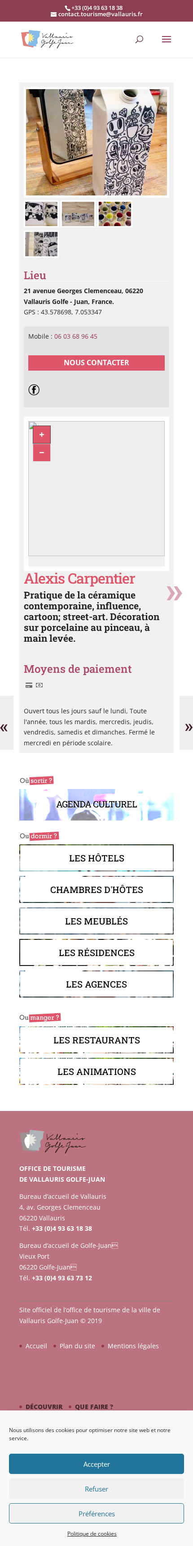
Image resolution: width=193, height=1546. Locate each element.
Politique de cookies (92, 1533)
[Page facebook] (36, 389)
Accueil (36, 1346)
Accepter (96, 1464)
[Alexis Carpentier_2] (96, 195)
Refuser (96, 1488)
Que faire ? (94, 1406)
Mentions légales (133, 1346)
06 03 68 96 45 (75, 336)
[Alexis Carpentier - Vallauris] (42, 225)
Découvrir (44, 1406)
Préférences (97, 1513)
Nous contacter (96, 362)
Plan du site (77, 1346)
